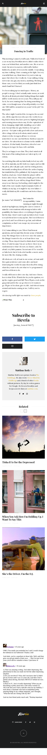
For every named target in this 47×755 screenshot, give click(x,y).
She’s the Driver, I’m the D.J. (17, 573)
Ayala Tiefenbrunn (7, 466)
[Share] (12, 339)
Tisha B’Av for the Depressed (18, 462)
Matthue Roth (15, 47)
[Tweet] (35, 339)
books (36, 380)
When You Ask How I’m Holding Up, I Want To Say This (22, 518)
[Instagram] (34, 722)
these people (35, 295)
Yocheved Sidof (6, 523)
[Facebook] (26, 722)
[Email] (12, 346)
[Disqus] (23, 610)
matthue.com (32, 389)
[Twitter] (30, 722)
